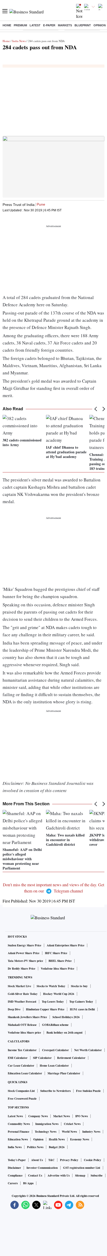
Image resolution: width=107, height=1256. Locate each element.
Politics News (35, 1147)
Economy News (79, 1139)
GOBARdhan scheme (55, 1025)
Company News (38, 1116)
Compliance (15, 1175)
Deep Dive (14, 1009)
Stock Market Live (19, 986)
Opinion (99, 25)
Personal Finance (18, 1131)
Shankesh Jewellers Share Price (27, 1017)
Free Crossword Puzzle (22, 1098)
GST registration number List (81, 1168)
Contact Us (35, 1175)
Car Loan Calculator (21, 1065)
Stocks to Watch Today (51, 986)
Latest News (15, 1116)
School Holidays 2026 (66, 1017)
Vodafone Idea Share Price (57, 968)
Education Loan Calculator (25, 1073)
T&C (51, 1160)
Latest (35, 25)
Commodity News (19, 1124)
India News (19, 41)
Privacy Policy (69, 1160)
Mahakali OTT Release (22, 1025)
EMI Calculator (18, 1058)
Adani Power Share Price (23, 953)
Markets (65, 25)
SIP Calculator (42, 1058)
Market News (61, 1116)
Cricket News (72, 1124)
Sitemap (80, 1175)
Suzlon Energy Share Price (24, 945)
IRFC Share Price (56, 953)
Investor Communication (42, 1168)
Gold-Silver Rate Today (23, 994)
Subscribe (97, 1175)
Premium (20, 25)
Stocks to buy (79, 986)
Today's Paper (17, 1160)
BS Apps (28, 1183)
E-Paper (49, 25)
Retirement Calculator (71, 1058)
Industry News (91, 1131)
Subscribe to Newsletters (55, 1091)
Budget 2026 (57, 1147)
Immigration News (46, 1124)
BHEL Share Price (60, 961)
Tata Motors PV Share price (25, 961)
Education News (18, 1139)
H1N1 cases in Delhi (82, 1009)
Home (7, 25)
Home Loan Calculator (54, 1065)
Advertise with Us (59, 1175)
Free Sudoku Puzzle (88, 1091)
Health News (57, 1139)
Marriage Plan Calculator (64, 1073)
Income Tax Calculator (22, 1050)
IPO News (81, 1116)
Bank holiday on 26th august (64, 1032)
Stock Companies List (21, 1091)
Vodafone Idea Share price (24, 1032)
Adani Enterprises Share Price (65, 945)
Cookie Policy (92, 1160)
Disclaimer (14, 1168)
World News (69, 1131)
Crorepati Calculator (55, 1050)
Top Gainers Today (81, 1001)
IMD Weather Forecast (22, 1001)
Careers (13, 1183)
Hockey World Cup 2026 (58, 994)
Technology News (45, 1131)
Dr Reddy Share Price (21, 968)
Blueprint (83, 25)
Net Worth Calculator (88, 1050)
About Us (37, 1160)
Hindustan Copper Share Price (45, 1009)
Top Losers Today (53, 1001)
